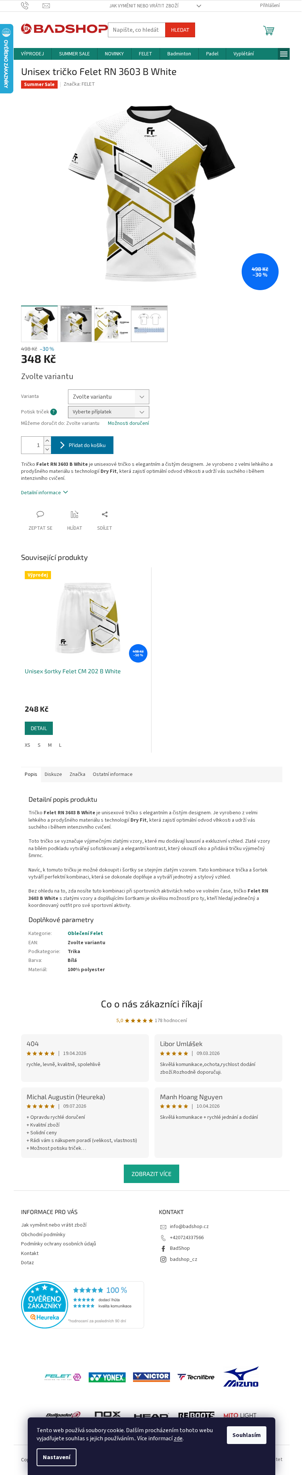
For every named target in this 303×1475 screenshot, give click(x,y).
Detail (39, 728)
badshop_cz (183, 1259)
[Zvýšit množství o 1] (47, 441)
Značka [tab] (77, 774)
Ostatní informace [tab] (113, 774)
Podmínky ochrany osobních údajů (58, 1244)
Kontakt (29, 1253)
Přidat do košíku (87, 445)
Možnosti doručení (128, 423)
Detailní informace (41, 492)
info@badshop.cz (189, 1226)
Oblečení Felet (85, 933)
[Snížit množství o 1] (47, 449)
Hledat (180, 30)
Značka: (79, 84)
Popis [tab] (31, 774)
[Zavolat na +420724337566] (32, 5)
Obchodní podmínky (43, 1234)
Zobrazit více (151, 1173)
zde (178, 1438)
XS (27, 745)
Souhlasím (246, 1435)
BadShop (180, 1248)
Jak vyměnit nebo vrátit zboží (143, 6)
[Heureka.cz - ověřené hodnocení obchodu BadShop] (82, 1304)
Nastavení (56, 1457)
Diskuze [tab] (53, 774)
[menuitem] (32, 54)
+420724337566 (187, 1237)
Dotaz (27, 1262)
